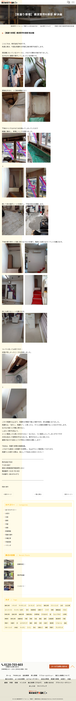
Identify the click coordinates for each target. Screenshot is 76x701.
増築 (46, 627)
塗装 (65, 623)
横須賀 (51, 623)
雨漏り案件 (5, 487)
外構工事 (8, 538)
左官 (61, 605)
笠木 (27, 610)
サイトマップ (42, 686)
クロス (64, 610)
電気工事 (46, 605)
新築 (52, 610)
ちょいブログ (57, 614)
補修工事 (7, 605)
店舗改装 (20, 618)
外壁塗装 (8, 542)
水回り (7, 513)
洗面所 (12, 623)
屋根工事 (21, 614)
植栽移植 (33, 610)
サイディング (22, 605)
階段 (31, 623)
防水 (34, 627)
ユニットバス (8, 610)
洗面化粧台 (29, 614)
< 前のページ (8, 494)
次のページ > (68, 494)
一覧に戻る (38, 494)
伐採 (40, 623)
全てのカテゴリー (11, 510)
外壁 (6, 524)
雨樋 (31, 618)
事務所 (6, 618)
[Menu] (73, 2)
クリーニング (54, 605)
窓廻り (6, 623)
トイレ (29, 627)
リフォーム (59, 623)
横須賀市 (58, 618)
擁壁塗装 (58, 610)
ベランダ (8, 545)
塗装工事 (14, 614)
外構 (64, 618)
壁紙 (40, 618)
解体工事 (13, 618)
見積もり (40, 627)
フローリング (8, 627)
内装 (6, 517)
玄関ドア (40, 610)
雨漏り (51, 627)
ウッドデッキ (59, 627)
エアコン (39, 605)
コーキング (31, 605)
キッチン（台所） (19, 610)
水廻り (46, 623)
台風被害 (51, 618)
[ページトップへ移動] (73, 666)
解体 (35, 623)
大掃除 (64, 614)
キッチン (22, 627)
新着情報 (8, 531)
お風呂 (16, 627)
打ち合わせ (45, 614)
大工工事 (67, 605)
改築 (6, 528)
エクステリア (23, 623)
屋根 (6, 520)
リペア (47, 610)
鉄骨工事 (7, 614)
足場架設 (36, 614)
